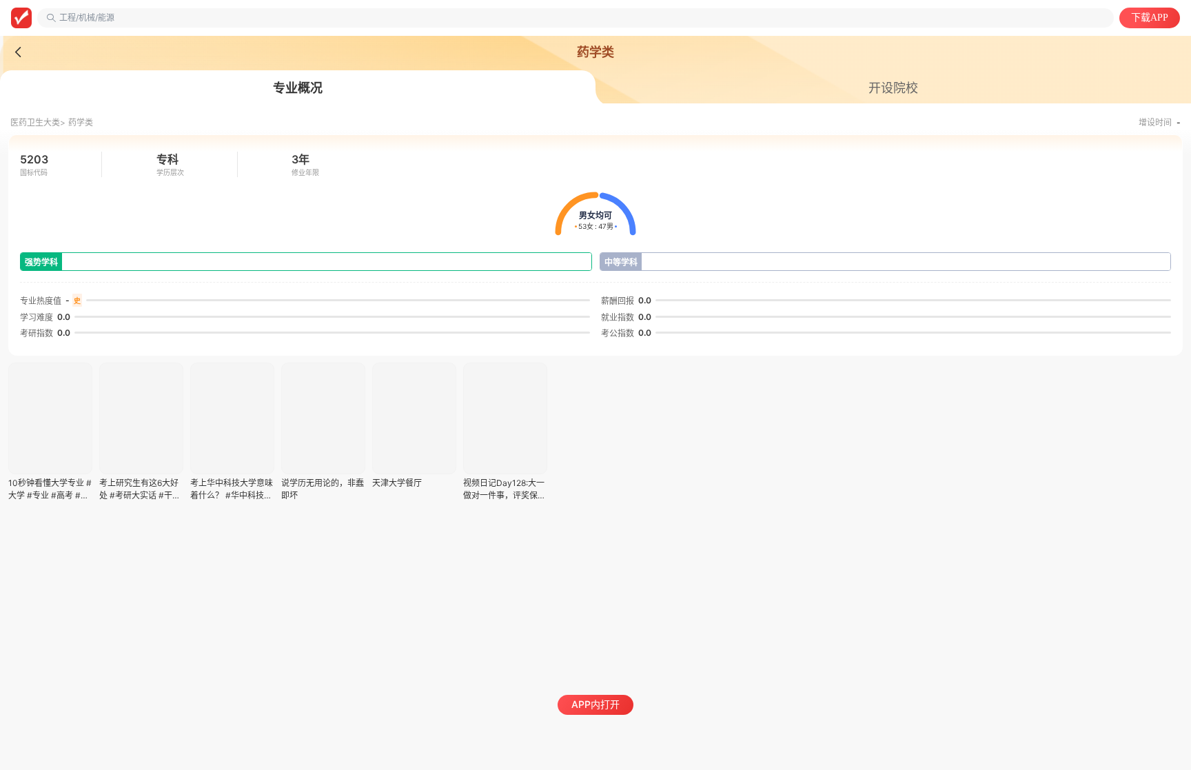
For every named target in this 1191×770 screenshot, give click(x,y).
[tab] (298, 88)
